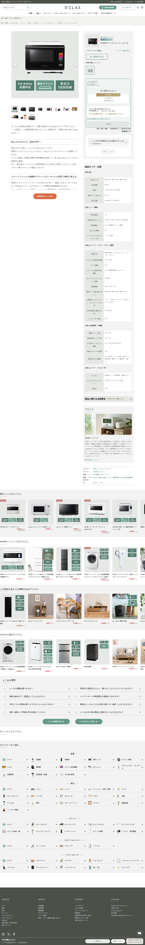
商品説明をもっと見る (45, 196)
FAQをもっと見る (108, 151)
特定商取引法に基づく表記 (83, 915)
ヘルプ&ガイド (128, 1)
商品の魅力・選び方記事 (9, 923)
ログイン (128, 7)
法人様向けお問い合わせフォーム (121, 915)
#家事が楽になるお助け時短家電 (123, 477)
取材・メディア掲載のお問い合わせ (49, 918)
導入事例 (114, 913)
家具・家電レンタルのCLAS (9, 23)
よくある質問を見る (55, 721)
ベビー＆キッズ (6, 918)
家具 (3, 910)
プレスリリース (43, 913)
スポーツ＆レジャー (8, 915)
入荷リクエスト (118, 941)
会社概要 (41, 906)
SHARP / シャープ (99, 472)
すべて (23, 23)
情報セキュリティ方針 (81, 918)
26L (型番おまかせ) (97, 57)
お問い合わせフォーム (81, 920)
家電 (29, 23)
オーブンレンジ (49, 23)
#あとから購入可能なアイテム (102, 477)
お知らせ (4, 920)
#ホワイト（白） (98, 483)
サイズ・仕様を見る (123, 50)
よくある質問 (139, 1)
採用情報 (41, 908)
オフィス (4, 913)
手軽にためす (115, 908)
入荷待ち (108, 124)
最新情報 (41, 910)
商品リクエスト (6, 925)
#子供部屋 (96, 474)
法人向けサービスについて (119, 906)
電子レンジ (37, 23)
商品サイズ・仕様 (93, 167)
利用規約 (77, 913)
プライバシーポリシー (81, 910)
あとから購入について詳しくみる (98, 119)
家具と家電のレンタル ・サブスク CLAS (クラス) (16, 1)
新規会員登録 (109, 7)
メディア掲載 (42, 915)
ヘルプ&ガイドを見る (87, 721)
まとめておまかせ (116, 910)
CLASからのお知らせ (116, 1)
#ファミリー (104, 474)
